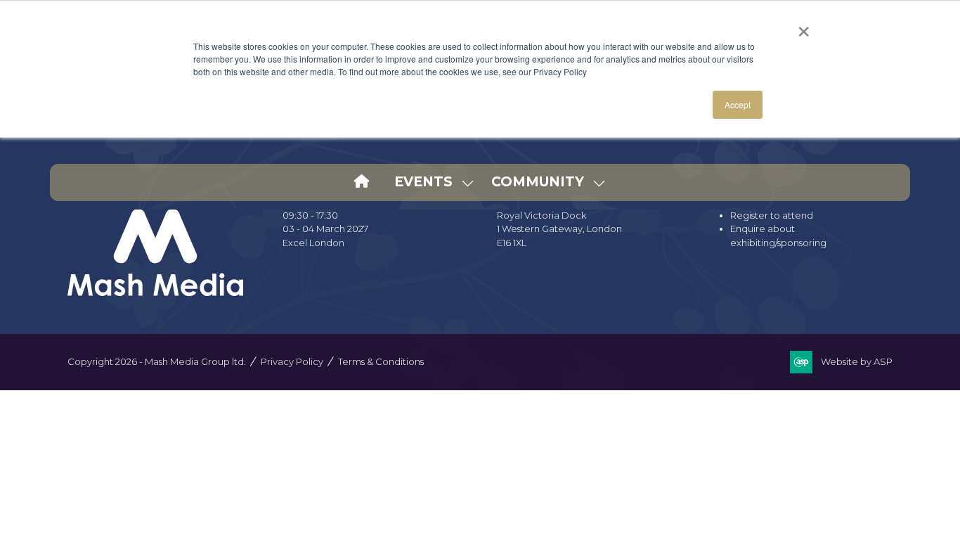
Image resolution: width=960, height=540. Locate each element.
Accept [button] (738, 104)
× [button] (804, 26)
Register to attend (771, 215)
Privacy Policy (292, 361)
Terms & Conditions (381, 361)
